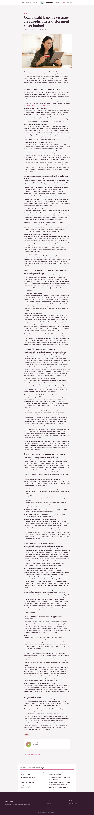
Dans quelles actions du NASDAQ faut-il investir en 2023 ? (59, 778)
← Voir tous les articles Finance (32, 754)
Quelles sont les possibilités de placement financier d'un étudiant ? (60, 773)
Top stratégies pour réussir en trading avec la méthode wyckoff (32, 773)
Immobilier (69, 2)
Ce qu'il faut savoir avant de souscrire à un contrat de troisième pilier (32, 781)
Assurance (28, 2)
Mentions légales (73, 803)
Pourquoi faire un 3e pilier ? (28, 777)
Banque (35, 2)
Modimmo (49, 2)
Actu (23, 2)
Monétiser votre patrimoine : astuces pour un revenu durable (32, 786)
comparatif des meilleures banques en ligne (38, 105)
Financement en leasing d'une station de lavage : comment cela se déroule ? (59, 783)
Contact (71, 805)
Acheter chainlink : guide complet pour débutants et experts (59, 788)
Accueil (25, 9)
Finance (63, 2)
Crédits (57, 2)
